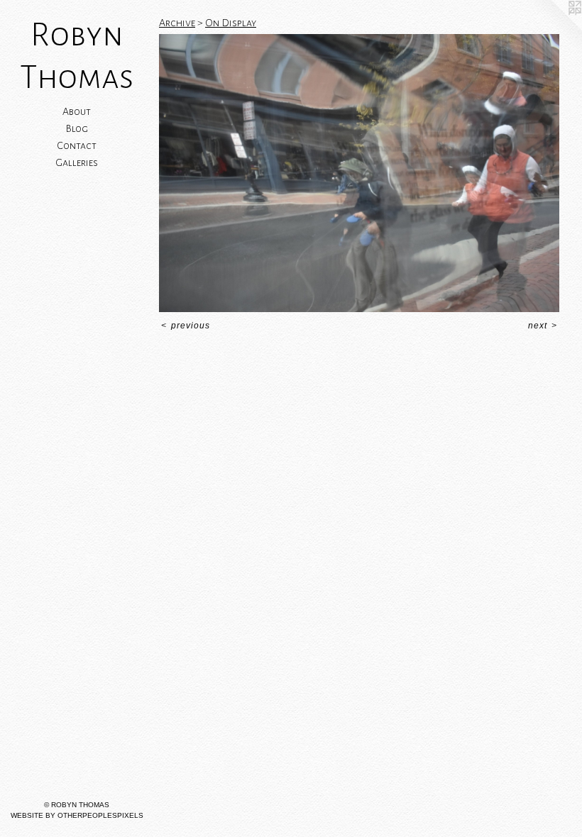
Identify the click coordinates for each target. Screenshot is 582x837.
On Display (230, 22)
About (76, 111)
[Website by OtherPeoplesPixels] (553, 28)
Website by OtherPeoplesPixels (77, 815)
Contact (77, 145)
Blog (76, 128)
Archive (177, 22)
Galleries (76, 162)
